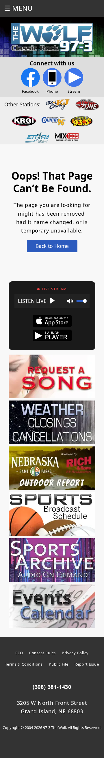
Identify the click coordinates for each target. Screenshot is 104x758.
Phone (52, 91)
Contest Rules (42, 652)
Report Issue (87, 664)
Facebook (30, 91)
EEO (19, 652)
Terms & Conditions (24, 664)
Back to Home (52, 245)
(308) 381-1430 (52, 686)
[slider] (81, 301)
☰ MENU (18, 8)
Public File (58, 664)
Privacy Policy (75, 652)
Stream (74, 91)
